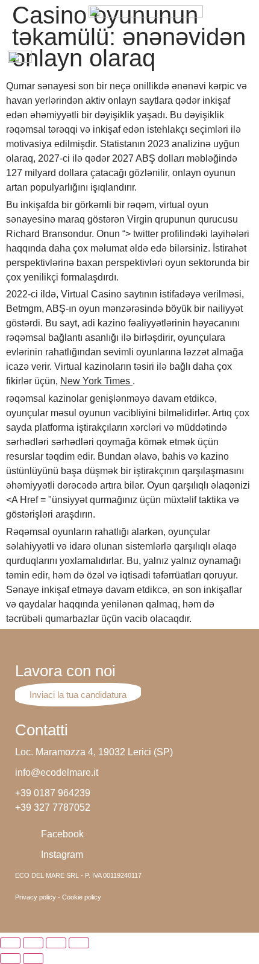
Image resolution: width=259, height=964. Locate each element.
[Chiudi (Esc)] (10, 942)
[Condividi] (33, 942)
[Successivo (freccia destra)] (33, 958)
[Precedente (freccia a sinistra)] (10, 958)
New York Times (96, 381)
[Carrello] (245, 61)
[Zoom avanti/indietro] (79, 942)
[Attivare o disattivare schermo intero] (56, 942)
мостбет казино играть (91, 7)
